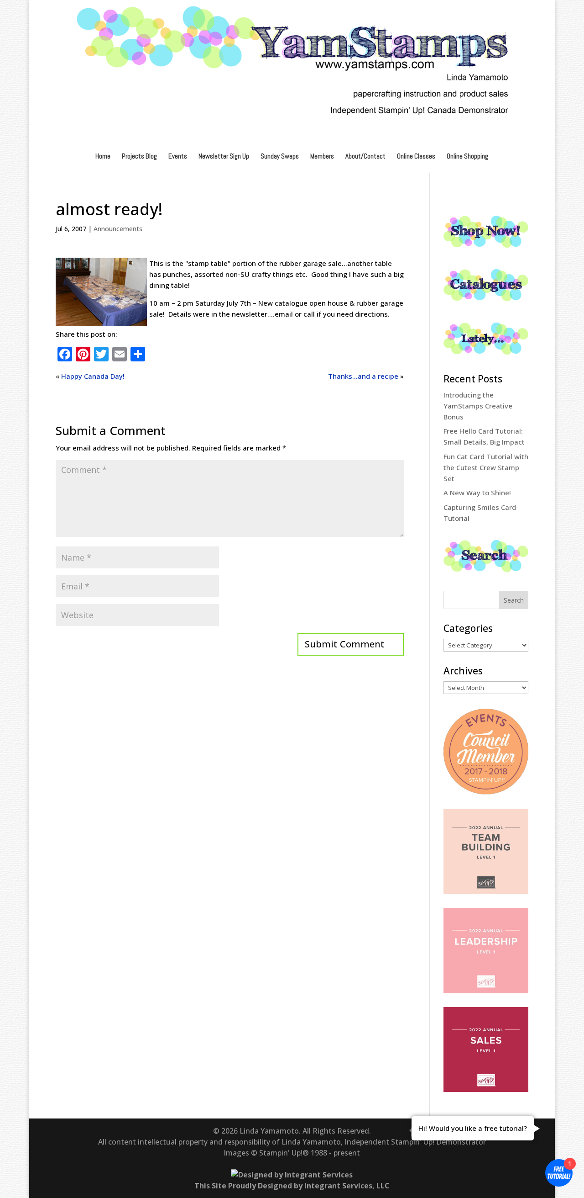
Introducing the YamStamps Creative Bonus (477, 405)
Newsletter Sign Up (223, 156)
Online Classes (416, 156)
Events (177, 156)
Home (102, 156)
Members (322, 156)
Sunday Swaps (280, 156)
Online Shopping (467, 156)
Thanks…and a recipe (363, 376)
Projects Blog (139, 156)
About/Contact (365, 156)
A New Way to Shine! (477, 492)
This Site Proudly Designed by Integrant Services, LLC (292, 1186)
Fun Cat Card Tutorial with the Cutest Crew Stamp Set (485, 467)
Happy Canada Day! (93, 376)
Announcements (118, 228)
